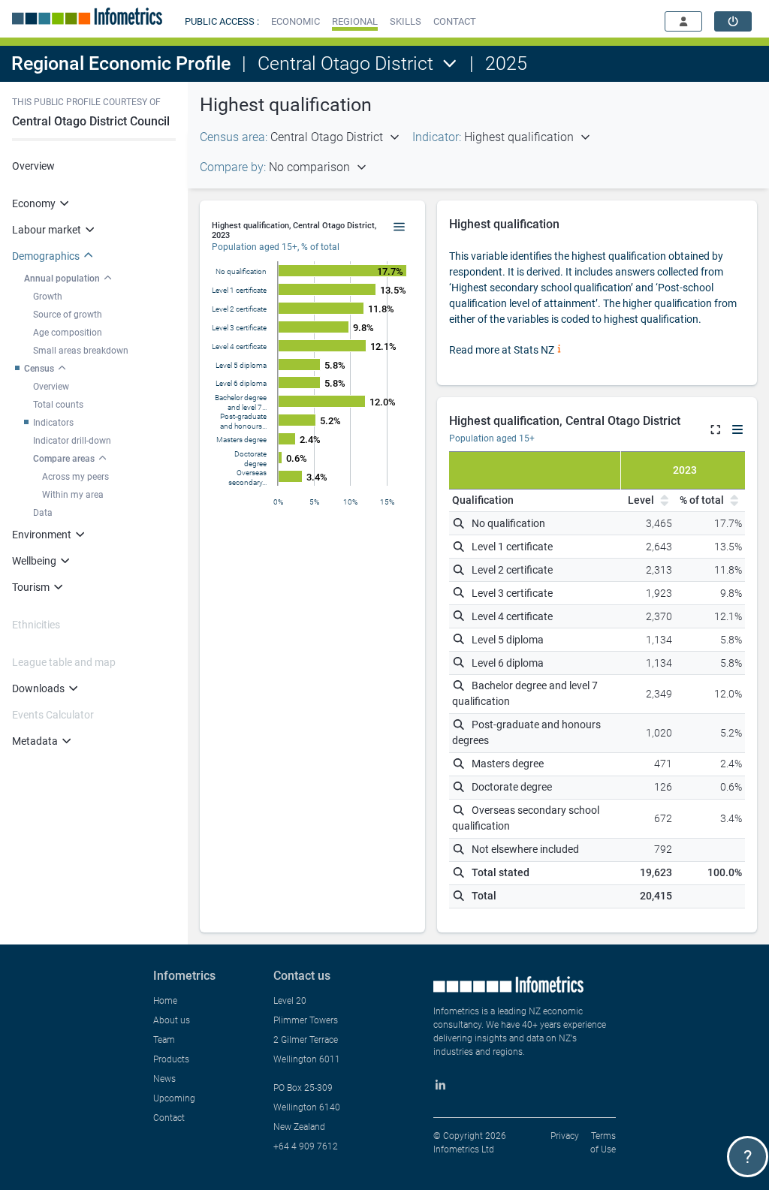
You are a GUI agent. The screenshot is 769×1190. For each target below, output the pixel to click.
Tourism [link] (31, 587)
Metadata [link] (35, 741)
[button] (295, 21)
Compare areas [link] (64, 458)
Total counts (58, 404)
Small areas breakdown (80, 350)
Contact (169, 1118)
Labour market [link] (46, 230)
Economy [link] (34, 203)
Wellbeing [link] (34, 561)
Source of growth (67, 314)
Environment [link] (41, 535)
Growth (47, 296)
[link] (733, 21)
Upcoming (174, 1098)
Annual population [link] (62, 278)
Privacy (564, 1136)
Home (165, 1001)
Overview (33, 166)
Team (164, 1040)
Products (171, 1059)
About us (171, 1020)
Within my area (73, 495)
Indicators (53, 422)
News (164, 1079)
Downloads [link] (38, 688)
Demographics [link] (46, 256)
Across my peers (75, 476)
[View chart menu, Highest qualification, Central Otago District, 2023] (399, 227)
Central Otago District (345, 63)
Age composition (67, 332)
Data (43, 513)
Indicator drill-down (72, 440)
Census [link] (39, 368)
